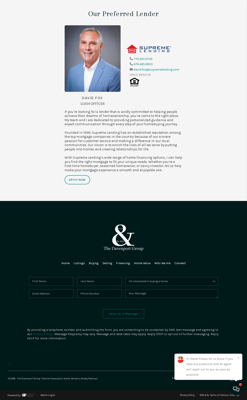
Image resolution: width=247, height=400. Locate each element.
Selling (107, 263)
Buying (94, 263)
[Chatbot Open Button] (236, 389)
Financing (123, 263)
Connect (180, 263)
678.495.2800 (143, 64)
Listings (79, 263)
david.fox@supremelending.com (156, 69)
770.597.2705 (143, 59)
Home (65, 263)
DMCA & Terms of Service (214, 395)
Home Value (142, 263)
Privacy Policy (42, 334)
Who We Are (162, 263)
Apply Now (77, 179)
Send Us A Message (123, 314)
